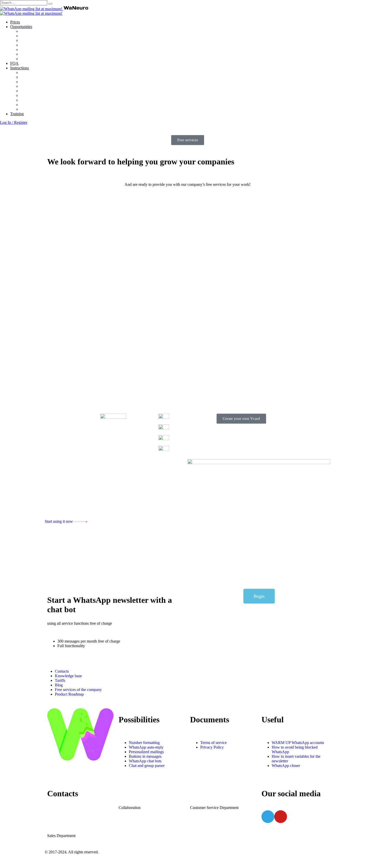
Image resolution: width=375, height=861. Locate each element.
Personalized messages (38, 54)
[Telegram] (267, 816)
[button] (187, 140)
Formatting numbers (36, 91)
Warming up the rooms (38, 77)
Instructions (19, 68)
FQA (14, 63)
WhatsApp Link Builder (39, 95)
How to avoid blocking (39, 72)
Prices (15, 22)
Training (17, 114)
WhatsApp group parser (39, 45)
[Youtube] (280, 816)
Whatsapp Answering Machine (45, 49)
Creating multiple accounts (41, 100)
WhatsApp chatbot (35, 40)
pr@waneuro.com (142, 793)
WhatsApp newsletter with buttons (48, 36)
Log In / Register (13, 122)
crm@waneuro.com (216, 793)
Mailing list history (35, 104)
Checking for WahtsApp (40, 59)
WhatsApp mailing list (38, 31)
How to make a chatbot (39, 86)
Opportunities (21, 26)
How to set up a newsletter (41, 82)
